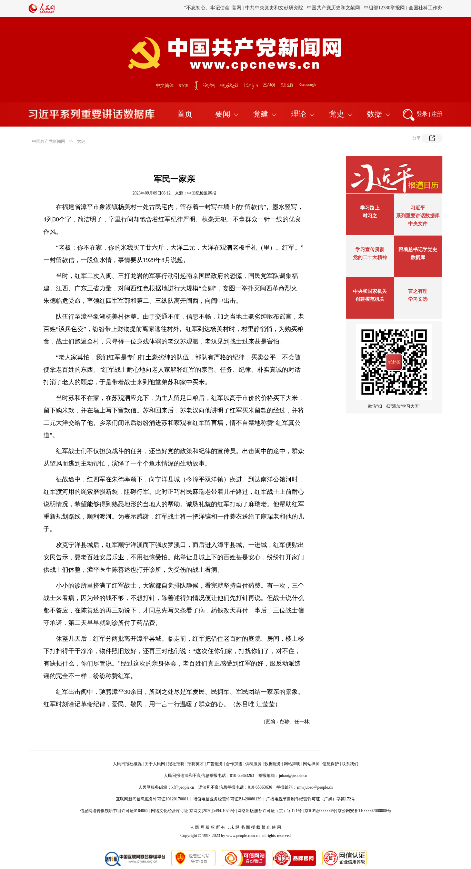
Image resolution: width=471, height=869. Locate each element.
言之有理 (418, 291)
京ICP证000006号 (320, 810)
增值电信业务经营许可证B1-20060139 (227, 799)
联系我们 (350, 763)
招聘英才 (195, 763)
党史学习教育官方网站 (214, 8)
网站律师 (311, 763)
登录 (422, 114)
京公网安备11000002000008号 (364, 810)
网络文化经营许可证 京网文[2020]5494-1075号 (193, 810)
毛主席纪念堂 (362, 8)
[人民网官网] (41, 12)
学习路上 (370, 207)
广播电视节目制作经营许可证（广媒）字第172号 (310, 799)
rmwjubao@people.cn (315, 787)
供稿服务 (253, 763)
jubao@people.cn (293, 775)
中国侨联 (334, 8)
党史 (336, 114)
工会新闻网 (309, 8)
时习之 (370, 215)
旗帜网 (248, 8)
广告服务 (215, 763)
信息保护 (330, 763)
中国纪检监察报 (201, 193)
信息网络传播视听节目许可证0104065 (114, 810)
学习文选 (418, 299)
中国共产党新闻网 (48, 141)
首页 (184, 114)
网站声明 (292, 763)
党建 (260, 114)
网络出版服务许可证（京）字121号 (270, 810)
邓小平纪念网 (427, 8)
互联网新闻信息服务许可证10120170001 (152, 799)
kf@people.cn (182, 787)
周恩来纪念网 (395, 8)
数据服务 (272, 763)
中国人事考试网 (276, 8)
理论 (298, 114)
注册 (436, 114)
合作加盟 (234, 763)
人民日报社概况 (127, 763)
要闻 (222, 114)
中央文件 (418, 223)
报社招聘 (176, 763)
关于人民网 (154, 763)
